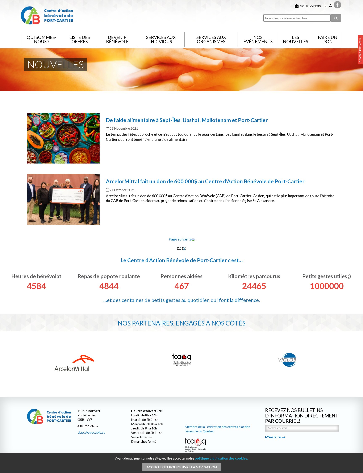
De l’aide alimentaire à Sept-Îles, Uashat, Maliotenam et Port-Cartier (187, 120)
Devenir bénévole (117, 39)
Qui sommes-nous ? (41, 39)
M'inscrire (273, 437)
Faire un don (327, 39)
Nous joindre (311, 6)
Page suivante (180, 239)
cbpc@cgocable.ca (91, 432)
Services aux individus (161, 39)
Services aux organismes (211, 39)
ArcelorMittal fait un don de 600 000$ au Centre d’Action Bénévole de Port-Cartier (205, 181)
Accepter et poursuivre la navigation (181, 467)
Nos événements (258, 39)
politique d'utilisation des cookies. (221, 458)
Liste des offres (80, 39)
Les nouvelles (295, 39)
